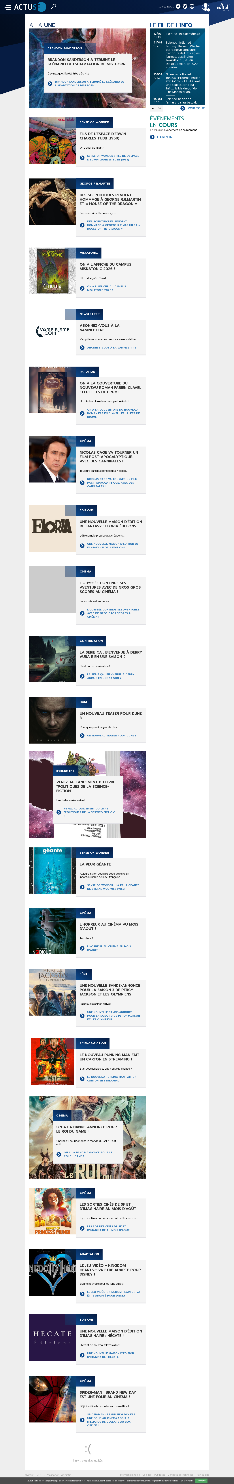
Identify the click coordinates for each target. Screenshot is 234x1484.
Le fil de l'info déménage (183, 34)
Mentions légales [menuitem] (130, 1474)
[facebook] (178, 6)
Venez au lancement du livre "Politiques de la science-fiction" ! (89, 812)
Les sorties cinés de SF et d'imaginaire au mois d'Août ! (109, 1228)
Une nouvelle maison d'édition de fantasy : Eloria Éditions (113, 545)
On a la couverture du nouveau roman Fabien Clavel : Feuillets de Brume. (113, 413)
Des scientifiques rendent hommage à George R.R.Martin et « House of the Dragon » (113, 225)
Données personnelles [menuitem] (180, 1474)
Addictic (66, 1475)
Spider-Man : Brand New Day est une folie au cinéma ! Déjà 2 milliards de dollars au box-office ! (111, 1420)
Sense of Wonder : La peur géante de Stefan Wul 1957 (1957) (113, 887)
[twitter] (185, 6)
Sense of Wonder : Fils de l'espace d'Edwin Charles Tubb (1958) (113, 158)
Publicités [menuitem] (159, 1474)
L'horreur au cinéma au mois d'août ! (109, 948)
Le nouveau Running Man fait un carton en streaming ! (111, 1079)
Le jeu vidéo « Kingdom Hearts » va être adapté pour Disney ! (113, 1294)
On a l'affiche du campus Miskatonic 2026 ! (106, 288)
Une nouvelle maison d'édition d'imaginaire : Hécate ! (110, 1355)
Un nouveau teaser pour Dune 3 (111, 736)
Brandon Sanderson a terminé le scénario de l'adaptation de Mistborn (89, 83)
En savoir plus (187, 1481)
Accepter (201, 1481)
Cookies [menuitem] (147, 1474)
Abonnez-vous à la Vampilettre (111, 348)
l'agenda (164, 137)
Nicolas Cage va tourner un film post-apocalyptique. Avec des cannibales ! (112, 482)
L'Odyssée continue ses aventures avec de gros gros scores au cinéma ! (113, 613)
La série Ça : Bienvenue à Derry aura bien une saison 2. (110, 676)
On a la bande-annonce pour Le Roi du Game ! (88, 1154)
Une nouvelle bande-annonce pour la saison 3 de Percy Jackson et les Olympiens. (113, 1015)
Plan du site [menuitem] (202, 1474)
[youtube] (192, 6)
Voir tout (196, 108)
